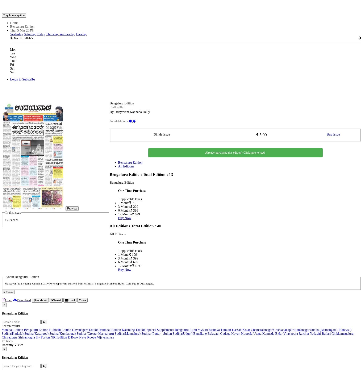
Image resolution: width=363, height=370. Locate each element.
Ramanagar (301, 330)
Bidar (279, 333)
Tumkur (226, 330)
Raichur (304, 333)
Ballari (326, 333)
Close (82, 300)
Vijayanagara (105, 337)
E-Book (73, 337)
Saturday (30, 34)
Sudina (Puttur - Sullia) (156, 333)
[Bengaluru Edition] (181, 7)
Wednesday (67, 34)
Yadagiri (315, 333)
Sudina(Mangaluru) (128, 333)
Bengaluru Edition (130, 162)
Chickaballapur (283, 330)
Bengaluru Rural (186, 330)
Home (14, 23)
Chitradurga (9, 337)
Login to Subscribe (22, 79)
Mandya (214, 330)
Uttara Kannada (263, 333)
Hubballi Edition (60, 330)
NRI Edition (59, 337)
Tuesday (81, 34)
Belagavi (213, 333)
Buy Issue (333, 134)
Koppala (247, 333)
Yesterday (16, 34)
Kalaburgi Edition (134, 330)
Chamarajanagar (261, 330)
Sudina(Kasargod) (36, 333)
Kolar (246, 330)
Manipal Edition (12, 330)
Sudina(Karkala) (13, 333)
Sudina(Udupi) (182, 333)
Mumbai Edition (110, 330)
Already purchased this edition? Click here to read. (235, 152)
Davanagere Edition (85, 330)
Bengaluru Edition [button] (22, 26)
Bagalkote (200, 333)
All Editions (126, 166)
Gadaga (225, 333)
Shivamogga (26, 337)
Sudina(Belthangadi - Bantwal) (330, 330)
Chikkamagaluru (342, 333)
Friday (41, 34)
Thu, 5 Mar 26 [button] (20, 30)
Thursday (52, 34)
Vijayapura (290, 333)
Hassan (237, 330)
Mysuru (203, 330)
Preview (72, 208)
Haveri (235, 333)
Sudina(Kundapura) (62, 333)
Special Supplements (160, 330)
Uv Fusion (43, 337)
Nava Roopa (87, 337)
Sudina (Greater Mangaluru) (95, 333)
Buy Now (124, 218)
